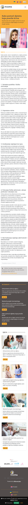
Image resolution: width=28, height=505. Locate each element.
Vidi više (4, 297)
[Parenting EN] (17, 2)
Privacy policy (9, 502)
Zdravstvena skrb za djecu (10, 289)
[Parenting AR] (25, 2)
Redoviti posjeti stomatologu (11, 301)
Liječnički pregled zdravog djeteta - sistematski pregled (13, 381)
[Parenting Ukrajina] (14, 2)
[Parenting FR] (21, 2)
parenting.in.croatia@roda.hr (9, 273)
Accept (17, 502)
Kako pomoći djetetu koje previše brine (12, 314)
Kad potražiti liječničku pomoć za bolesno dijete (13, 439)
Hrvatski (15, 487)
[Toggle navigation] (25, 7)
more (21, 502)
